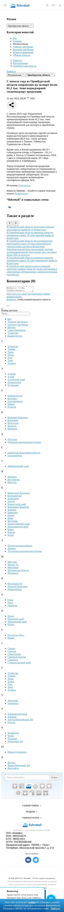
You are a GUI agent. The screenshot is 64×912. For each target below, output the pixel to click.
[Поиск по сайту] (47, 5)
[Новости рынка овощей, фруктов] (18, 792)
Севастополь (14, 654)
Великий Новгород (17, 417)
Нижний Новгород (17, 586)
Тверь (10, 352)
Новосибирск (14, 589)
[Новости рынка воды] (32, 792)
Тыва (10, 360)
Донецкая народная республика (24, 442)
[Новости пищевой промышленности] (35, 786)
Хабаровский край (17, 714)
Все (15, 38)
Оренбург (12, 605)
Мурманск (12, 573)
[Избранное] (53, 5)
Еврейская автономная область (23, 452)
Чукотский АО (15, 741)
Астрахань (13, 385)
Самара (11, 648)
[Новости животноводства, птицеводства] (14, 786)
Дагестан (12, 439)
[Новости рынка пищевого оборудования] (21, 786)
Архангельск (14, 382)
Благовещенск (15, 401)
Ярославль (13, 768)
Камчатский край (16, 504)
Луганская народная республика (24, 551)
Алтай (10, 376)
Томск (10, 355)
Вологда (11, 426)
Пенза (10, 616)
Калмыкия (12, 498)
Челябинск (13, 733)
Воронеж (12, 428)
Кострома (12, 521)
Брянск (11, 404)
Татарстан (12, 333)
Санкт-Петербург (16, 330)
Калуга (11, 501)
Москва (11, 327)
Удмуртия (12, 700)
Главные (17, 41)
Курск (10, 535)
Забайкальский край (18, 466)
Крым (10, 529)
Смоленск (12, 659)
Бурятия (11, 407)
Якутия (11, 762)
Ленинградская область (19, 545)
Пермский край (15, 619)
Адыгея (11, 374)
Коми (10, 518)
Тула (9, 357)
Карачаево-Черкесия (18, 507)
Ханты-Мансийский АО (20, 719)
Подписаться (21, 193)
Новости (11, 71)
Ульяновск (12, 703)
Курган (11, 532)
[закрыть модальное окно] (2, 308)
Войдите (11, 299)
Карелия (11, 509)
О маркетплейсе (30, 806)
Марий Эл (12, 564)
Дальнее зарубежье (23, 46)
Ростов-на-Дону (15, 635)
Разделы (30, 812)
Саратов (11, 651)
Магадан (12, 562)
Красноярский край (17, 526)
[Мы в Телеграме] (36, 860)
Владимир (12, 420)
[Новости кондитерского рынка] (49, 786)
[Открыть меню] (5, 5)
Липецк (11, 548)
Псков (10, 624)
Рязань (10, 638)
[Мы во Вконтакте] (9, 209)
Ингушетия (13, 479)
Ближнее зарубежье (23, 49)
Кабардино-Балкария (18, 493)
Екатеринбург (14, 455)
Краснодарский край (18, 523)
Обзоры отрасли (21, 55)
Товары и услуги (30, 818)
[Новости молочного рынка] (25, 792)
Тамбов (11, 349)
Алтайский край (16, 379)
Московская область (18, 570)
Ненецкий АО (15, 583)
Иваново (12, 476)
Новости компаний (23, 52)
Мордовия (12, 567)
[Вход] (60, 5)
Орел (10, 602)
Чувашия (12, 738)
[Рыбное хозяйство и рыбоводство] (28, 786)
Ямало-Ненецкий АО (18, 765)
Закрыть (55, 908)
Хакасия (11, 716)
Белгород (12, 398)
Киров (10, 515)
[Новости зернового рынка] (42, 786)
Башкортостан (14, 335)
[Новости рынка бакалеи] (38, 792)
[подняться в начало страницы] (8, 305)
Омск (10, 600)
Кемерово (12, 512)
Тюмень (11, 363)
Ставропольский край (19, 662)
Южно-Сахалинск (17, 752)
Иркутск (11, 482)
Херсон (11, 722)
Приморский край (17, 621)
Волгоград (13, 423)
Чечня (10, 735)
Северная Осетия (16, 657)
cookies (32, 902)
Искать (54, 777)
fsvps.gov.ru (24, 185)
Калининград (14, 495)
